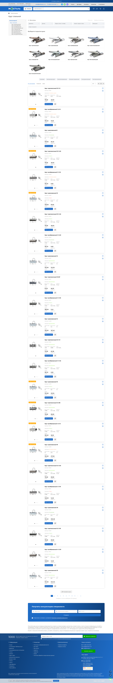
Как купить (36, 648)
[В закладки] (103, 88)
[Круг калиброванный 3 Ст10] (36, 178)
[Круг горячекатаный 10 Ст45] (36, 219)
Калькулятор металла (14, 657)
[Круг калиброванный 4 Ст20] (36, 555)
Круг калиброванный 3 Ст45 (53, 360)
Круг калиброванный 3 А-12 (53, 109)
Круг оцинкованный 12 (51, 256)
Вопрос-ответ (12, 658)
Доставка (79, 4)
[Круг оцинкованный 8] (36, 136)
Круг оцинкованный (16, 25)
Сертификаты (12, 664)
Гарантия (36, 651)
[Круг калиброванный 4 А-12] (36, 429)
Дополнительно (63, 642)
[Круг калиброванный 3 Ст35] (36, 303)
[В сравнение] (103, 91)
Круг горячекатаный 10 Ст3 (52, 88)
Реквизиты (11, 666)
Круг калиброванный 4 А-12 (53, 423)
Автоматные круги (51, 79)
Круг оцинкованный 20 (51, 507)
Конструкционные (97, 79)
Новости (36, 650)
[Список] (101, 84)
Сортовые (42, 79)
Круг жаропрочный (15, 31)
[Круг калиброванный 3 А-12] (36, 115)
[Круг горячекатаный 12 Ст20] (36, 471)
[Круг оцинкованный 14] (36, 324)
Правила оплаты (62, 646)
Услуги (72, 4)
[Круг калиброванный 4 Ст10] (36, 492)
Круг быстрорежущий (16, 33)
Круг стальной (13, 22)
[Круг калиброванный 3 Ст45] (36, 366)
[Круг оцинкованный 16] (36, 387)
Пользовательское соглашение (16, 650)
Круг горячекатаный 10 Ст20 (53, 151)
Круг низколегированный (17, 28)
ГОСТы (10, 662)
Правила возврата (62, 644)
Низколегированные (62, 79)
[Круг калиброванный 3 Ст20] (36, 240)
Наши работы (12, 667)
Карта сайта (12, 655)
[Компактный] (103, 84)
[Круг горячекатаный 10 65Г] (36, 282)
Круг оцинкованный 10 (51, 193)
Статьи (11, 660)
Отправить (66, 615)
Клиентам (37, 642)
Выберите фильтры (99, 20)
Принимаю (56, 680)
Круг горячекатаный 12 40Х (52, 402)
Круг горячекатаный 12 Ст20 (53, 465)
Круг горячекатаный (16, 24)
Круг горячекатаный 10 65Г (52, 277)
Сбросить (90, 20)
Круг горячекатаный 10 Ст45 (53, 214)
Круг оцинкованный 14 (51, 319)
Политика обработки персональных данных (44, 655)
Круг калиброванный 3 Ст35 (53, 298)
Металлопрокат (14, 13)
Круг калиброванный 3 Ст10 (53, 172)
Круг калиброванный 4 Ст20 (53, 549)
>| (80, 595)
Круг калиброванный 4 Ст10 (53, 486)
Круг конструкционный (16, 30)
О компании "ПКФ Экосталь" (16, 646)
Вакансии (11, 648)
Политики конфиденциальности (60, 618)
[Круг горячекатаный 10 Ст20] (36, 157)
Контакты (86, 4)
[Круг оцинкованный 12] (36, 261)
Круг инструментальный (16, 34)
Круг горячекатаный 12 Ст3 (52, 340)
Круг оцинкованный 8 (51, 130)
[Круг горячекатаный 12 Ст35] (36, 534)
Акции (10, 644)
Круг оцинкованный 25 (51, 570)
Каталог (29, 8)
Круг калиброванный (16, 26)
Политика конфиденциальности (41, 644)
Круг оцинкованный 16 (51, 381)
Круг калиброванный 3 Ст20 (53, 235)
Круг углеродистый (15, 29)
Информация (13, 642)
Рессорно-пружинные (74, 79)
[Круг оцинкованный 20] (36, 513)
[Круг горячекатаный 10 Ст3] (36, 94)
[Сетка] (98, 84)
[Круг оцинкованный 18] (36, 450)
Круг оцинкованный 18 (51, 444)
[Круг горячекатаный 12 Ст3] (36, 345)
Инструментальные (86, 79)
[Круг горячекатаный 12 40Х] (36, 408)
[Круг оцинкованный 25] (36, 576)
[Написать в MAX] (67, 4)
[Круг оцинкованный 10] (36, 198)
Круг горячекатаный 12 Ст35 (53, 528)
